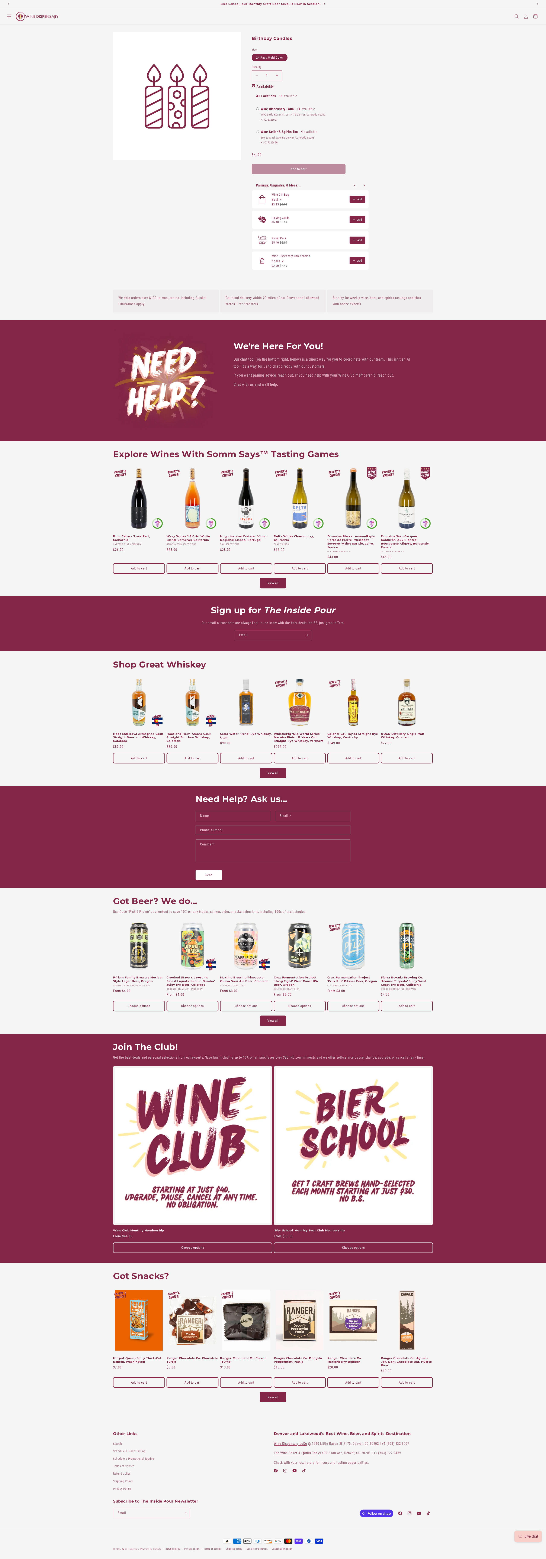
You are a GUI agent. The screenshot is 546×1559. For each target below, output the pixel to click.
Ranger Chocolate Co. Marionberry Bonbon (344, 1359)
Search (117, 1443)
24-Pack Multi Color (269, 57)
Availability (265, 86)
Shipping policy (234, 1548)
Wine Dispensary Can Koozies (291, 256)
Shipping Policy (123, 1481)
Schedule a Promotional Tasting (133, 1458)
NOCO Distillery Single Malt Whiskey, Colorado (402, 735)
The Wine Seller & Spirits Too (295, 1453)
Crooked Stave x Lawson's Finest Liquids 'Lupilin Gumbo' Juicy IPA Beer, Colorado (191, 981)
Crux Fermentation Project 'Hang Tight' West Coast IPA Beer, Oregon (296, 981)
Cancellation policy (282, 1548)
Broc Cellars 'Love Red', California (131, 538)
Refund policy (122, 1473)
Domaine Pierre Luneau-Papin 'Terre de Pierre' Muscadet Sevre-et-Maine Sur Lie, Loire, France (351, 542)
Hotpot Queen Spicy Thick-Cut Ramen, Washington (137, 1359)
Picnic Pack (279, 238)
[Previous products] (355, 185)
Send (208, 875)
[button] (9, 16)
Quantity (256, 67)
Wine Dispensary (131, 1549)
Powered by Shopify (150, 1549)
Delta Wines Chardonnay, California (294, 538)
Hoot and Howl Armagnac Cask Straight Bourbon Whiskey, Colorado (138, 737)
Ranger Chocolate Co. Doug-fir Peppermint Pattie (298, 1359)
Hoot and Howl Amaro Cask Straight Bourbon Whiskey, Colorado (189, 737)
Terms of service (212, 1548)
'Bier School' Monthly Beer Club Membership (309, 1230)
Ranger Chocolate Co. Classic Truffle (243, 1359)
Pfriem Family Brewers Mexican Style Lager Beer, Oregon (138, 979)
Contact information (257, 1548)
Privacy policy (192, 1548)
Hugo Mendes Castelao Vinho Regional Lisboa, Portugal (243, 538)
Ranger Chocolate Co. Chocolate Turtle (192, 1359)
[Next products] (364, 185)
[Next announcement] (537, 4)
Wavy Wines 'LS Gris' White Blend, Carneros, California (188, 538)
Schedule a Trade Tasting (129, 1451)
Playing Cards (280, 218)
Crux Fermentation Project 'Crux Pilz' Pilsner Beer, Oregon (352, 979)
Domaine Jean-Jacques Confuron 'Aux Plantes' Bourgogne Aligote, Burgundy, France (405, 542)
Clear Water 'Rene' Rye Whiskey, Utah (246, 735)
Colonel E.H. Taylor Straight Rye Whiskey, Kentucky (352, 735)
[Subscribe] (306, 635)
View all (273, 583)
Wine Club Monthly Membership (138, 1230)
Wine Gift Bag (280, 194)
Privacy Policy (122, 1488)
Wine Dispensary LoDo (290, 1444)
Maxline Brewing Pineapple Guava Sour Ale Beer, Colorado (244, 979)
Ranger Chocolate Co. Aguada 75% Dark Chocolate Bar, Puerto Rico (406, 1361)
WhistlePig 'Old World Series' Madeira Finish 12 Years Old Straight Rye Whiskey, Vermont (299, 737)
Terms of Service (124, 1466)
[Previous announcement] (8, 4)
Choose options (139, 1006)
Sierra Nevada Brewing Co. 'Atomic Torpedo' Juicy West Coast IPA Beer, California (403, 981)
